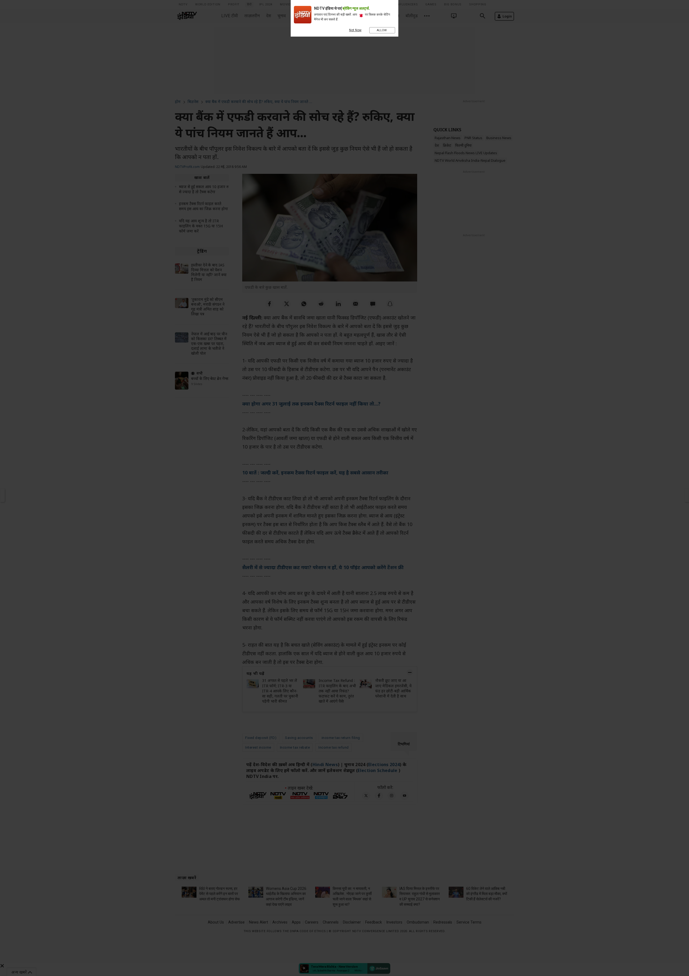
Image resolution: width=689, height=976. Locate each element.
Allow (382, 30)
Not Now (355, 30)
